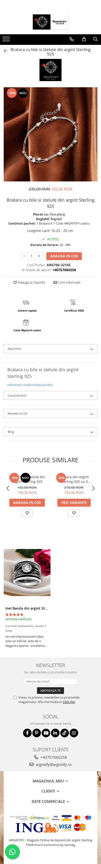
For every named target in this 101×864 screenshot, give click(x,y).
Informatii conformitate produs (30, 385)
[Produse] (6, 40)
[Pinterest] (36, 733)
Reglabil (56, 219)
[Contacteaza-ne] (71, 39)
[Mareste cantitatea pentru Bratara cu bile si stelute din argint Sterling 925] (39, 256)
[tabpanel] (50, 134)
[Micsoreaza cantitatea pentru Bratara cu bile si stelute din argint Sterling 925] (24, 256)
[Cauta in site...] (95, 39)
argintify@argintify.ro (53, 764)
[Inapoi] (3, 51)
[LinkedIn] (55, 733)
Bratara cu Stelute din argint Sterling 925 (27, 479)
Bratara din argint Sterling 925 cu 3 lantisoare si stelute (74, 479)
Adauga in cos (64, 256)
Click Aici (69, 702)
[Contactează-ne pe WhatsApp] (12, 851)
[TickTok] (64, 733)
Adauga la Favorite (31, 282)
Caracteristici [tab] (17, 395)
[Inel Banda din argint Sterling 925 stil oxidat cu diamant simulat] (27, 572)
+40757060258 (53, 757)
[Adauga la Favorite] (27, 513)
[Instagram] (74, 733)
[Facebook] (27, 733)
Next (93, 139)
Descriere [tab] (14, 348)
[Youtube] (46, 733)
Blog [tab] (11, 431)
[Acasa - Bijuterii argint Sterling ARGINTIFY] (50, 22)
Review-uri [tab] (17, 413)
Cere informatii (68, 282)
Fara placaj (57, 214)
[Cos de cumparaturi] (84, 39)
